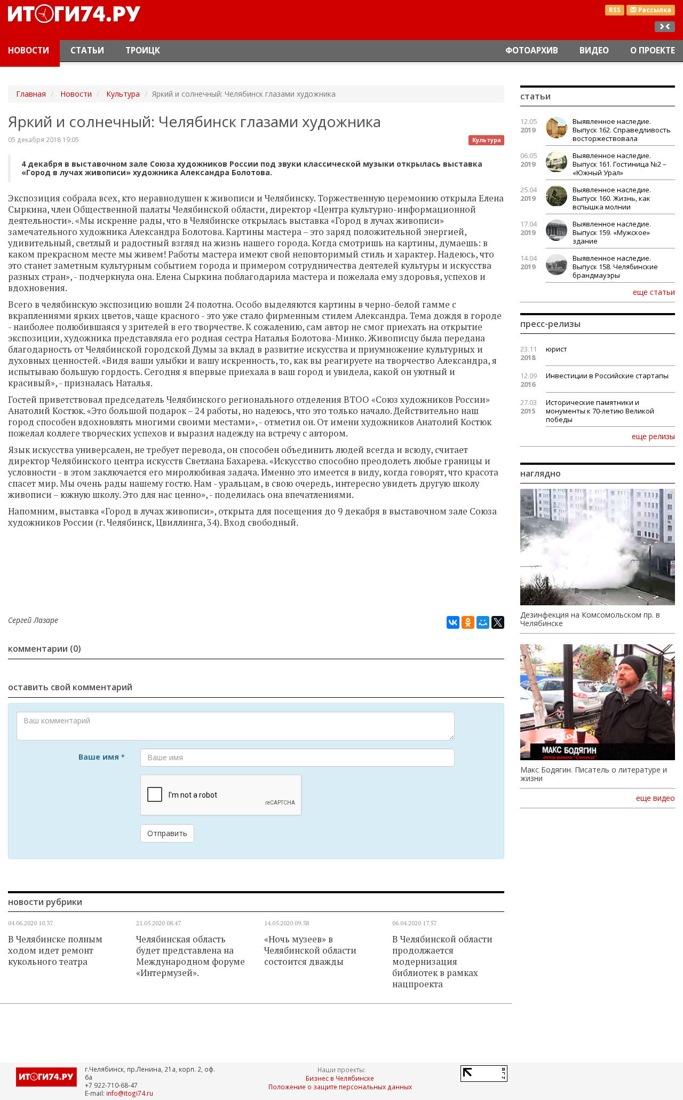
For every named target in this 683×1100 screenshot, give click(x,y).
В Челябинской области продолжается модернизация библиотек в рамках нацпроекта (442, 961)
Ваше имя (101, 757)
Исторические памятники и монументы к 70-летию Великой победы (600, 410)
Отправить (167, 833)
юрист (556, 349)
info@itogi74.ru (129, 1093)
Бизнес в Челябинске (340, 1078)
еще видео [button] (655, 798)
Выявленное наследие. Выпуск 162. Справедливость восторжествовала (622, 129)
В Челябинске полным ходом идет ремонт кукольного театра (55, 950)
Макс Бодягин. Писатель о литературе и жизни (593, 774)
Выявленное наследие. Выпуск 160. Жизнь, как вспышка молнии (612, 198)
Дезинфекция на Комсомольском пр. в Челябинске (590, 619)
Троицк (142, 50)
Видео (594, 50)
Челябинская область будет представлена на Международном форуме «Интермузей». (190, 956)
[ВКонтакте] (453, 622)
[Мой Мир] (482, 622)
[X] (497, 622)
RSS (615, 10)
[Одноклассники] (468, 622)
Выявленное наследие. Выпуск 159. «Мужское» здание (612, 232)
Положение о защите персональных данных (340, 1086)
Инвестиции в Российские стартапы (607, 375)
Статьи (87, 50)
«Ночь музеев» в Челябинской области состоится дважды (310, 950)
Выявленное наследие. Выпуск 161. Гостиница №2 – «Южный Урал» (619, 164)
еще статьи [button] (654, 292)
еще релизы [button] (653, 436)
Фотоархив (531, 50)
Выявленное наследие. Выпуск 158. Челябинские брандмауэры (615, 266)
